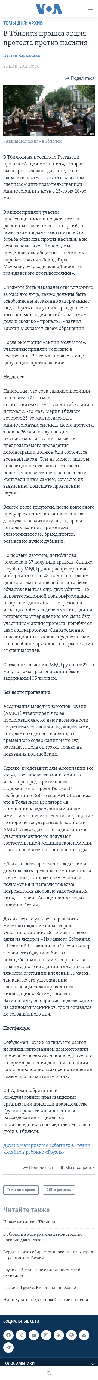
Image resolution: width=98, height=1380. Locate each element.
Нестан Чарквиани (22, 55)
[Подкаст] (71, 1335)
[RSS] (59, 1335)
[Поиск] (49, 1373)
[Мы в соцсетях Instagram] (46, 1335)
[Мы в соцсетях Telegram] (8, 1347)
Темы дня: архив (23, 23)
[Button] (80, 78)
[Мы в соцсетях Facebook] (8, 1335)
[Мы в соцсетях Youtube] (34, 1335)
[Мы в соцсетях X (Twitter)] (21, 1335)
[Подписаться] (84, 1335)
